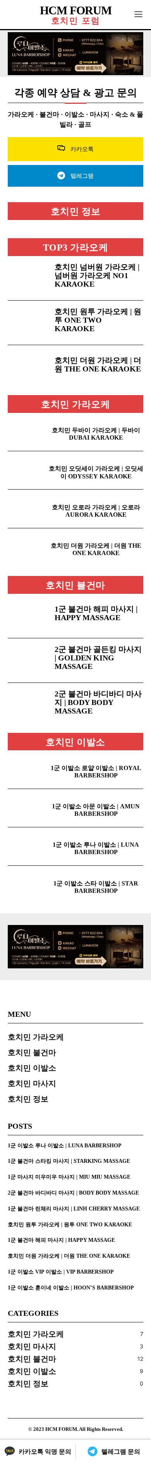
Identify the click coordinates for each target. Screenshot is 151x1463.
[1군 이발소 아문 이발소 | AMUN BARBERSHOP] (28, 808)
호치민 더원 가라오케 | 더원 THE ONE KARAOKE (98, 364)
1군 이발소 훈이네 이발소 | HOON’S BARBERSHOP (71, 1288)
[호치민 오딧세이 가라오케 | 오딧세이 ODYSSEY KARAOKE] (28, 470)
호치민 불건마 (75, 585)
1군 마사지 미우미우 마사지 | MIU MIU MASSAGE (69, 1177)
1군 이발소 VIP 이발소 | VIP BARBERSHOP (61, 1272)
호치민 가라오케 (75, 404)
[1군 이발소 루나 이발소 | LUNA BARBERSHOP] (28, 846)
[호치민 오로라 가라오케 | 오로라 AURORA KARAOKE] (28, 508)
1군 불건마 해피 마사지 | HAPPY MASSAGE (96, 613)
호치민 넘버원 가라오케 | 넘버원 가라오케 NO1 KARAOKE (97, 275)
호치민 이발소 (75, 742)
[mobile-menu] (138, 14)
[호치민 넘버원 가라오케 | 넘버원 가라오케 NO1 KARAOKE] (28, 278)
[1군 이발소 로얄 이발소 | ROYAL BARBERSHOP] (28, 769)
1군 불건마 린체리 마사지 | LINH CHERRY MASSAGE (74, 1209)
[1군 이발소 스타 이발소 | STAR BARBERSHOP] (28, 885)
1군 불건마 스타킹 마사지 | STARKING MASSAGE (69, 1161)
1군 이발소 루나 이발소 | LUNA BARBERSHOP (96, 848)
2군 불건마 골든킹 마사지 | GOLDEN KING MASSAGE (98, 657)
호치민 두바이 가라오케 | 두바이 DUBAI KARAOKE (96, 434)
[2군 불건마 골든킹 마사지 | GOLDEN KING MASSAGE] (28, 660)
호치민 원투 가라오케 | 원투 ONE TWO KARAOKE (98, 320)
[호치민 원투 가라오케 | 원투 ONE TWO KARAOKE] (28, 322)
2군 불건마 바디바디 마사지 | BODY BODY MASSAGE (98, 702)
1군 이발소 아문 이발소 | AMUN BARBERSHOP (96, 810)
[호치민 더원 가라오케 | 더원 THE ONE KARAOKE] (28, 367)
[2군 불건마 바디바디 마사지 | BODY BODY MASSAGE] (28, 705)
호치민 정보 (76, 211)
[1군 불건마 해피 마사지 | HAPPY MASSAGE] (28, 616)
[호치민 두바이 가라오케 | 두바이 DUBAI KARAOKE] (28, 432)
